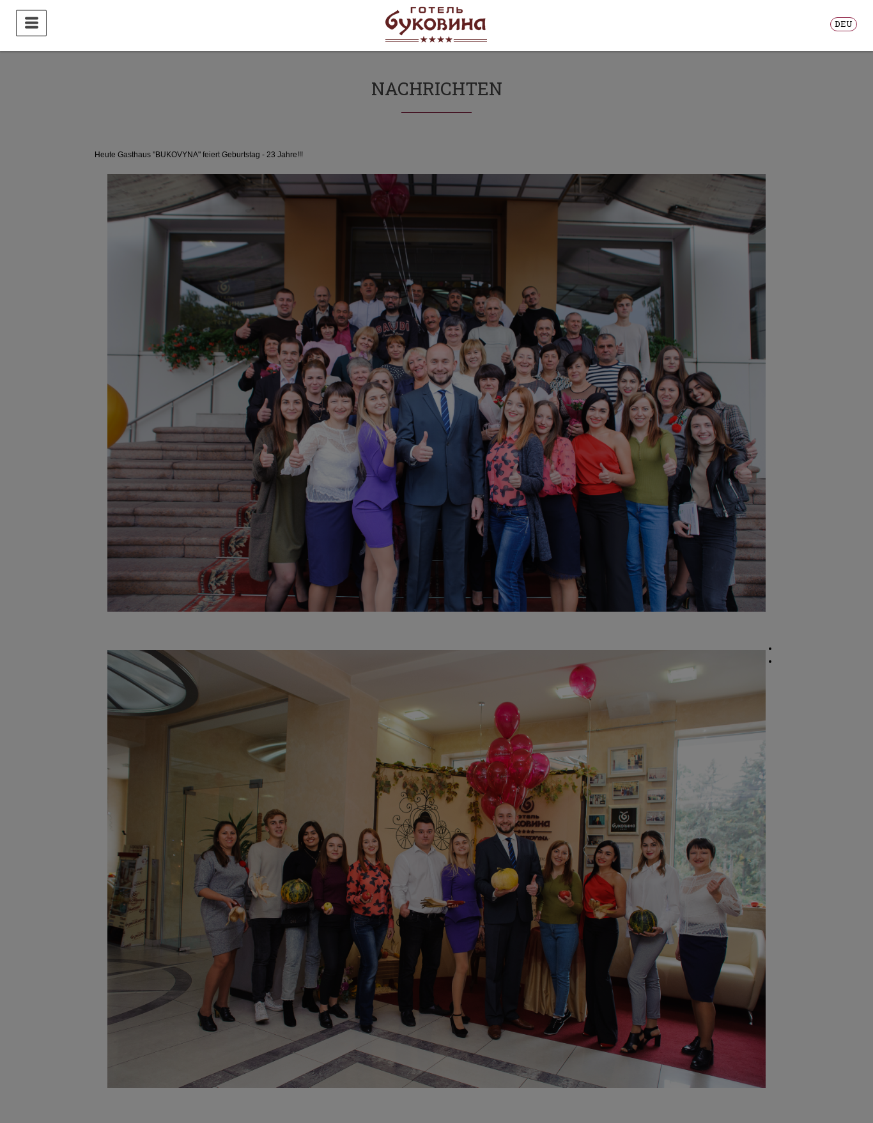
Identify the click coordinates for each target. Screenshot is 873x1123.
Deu (844, 23)
